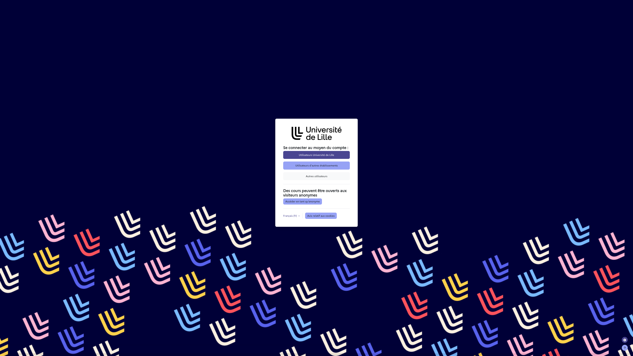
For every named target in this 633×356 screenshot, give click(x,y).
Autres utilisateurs (316, 176)
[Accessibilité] (625, 340)
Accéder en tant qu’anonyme (302, 201)
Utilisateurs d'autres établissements (316, 165)
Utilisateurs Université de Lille (316, 155)
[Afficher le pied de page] (625, 348)
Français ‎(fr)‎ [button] (290, 215)
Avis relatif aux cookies (321, 215)
